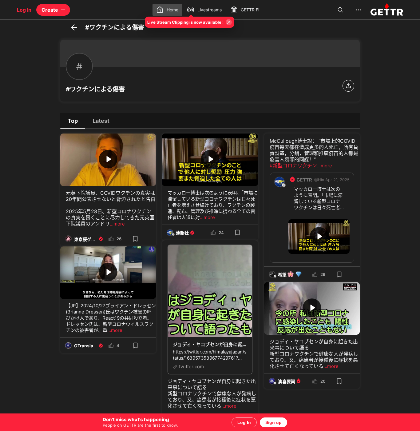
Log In (244, 422)
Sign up (273, 422)
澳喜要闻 (286, 381)
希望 (290, 274)
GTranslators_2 (90, 345)
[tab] (72, 120)
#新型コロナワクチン (293, 165)
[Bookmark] (135, 239)
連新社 (182, 232)
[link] (337, 180)
